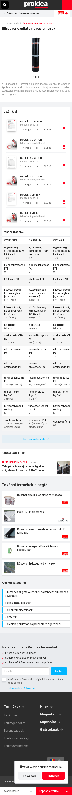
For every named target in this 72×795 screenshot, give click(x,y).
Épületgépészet (14, 723)
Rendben (53, 775)
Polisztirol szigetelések (36, 610)
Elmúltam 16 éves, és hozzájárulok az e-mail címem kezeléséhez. (36, 681)
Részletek (29, 775)
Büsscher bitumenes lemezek (23, 13)
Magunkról (49, 714)
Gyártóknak (49, 729)
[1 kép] (36, 54)
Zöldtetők (36, 617)
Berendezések (14, 730)
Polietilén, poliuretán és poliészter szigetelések (36, 624)
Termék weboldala (34, 439)
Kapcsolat (48, 722)
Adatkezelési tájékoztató (22, 688)
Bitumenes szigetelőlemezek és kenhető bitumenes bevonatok (36, 594)
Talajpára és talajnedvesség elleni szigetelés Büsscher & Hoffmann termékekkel (36, 468)
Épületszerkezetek (16, 746)
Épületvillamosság (16, 738)
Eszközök (10, 715)
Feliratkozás (59, 671)
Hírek (44, 707)
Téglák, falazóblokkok (36, 602)
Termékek (12, 707)
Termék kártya (36, 499)
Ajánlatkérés (11, 791)
